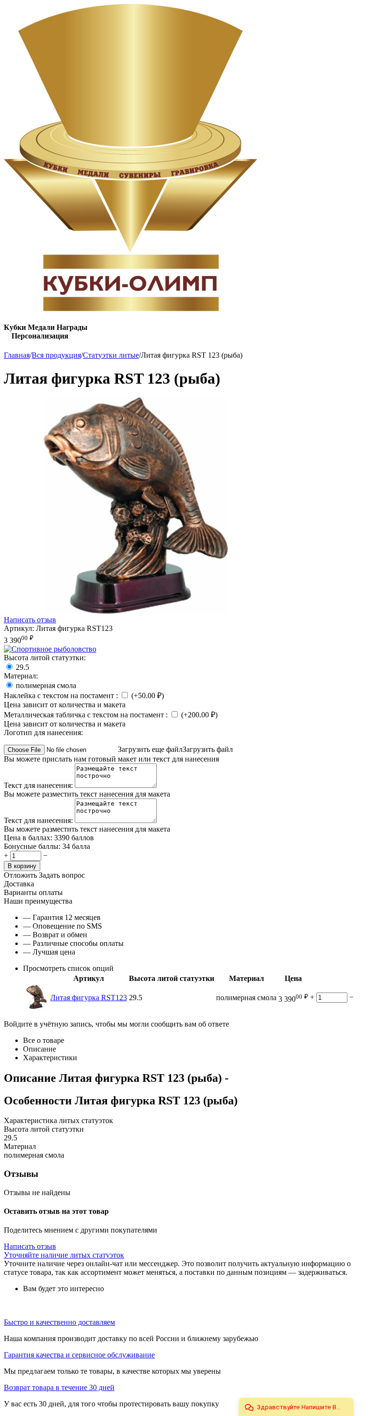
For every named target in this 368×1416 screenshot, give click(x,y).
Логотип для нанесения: (43, 732)
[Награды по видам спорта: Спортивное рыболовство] (50, 649)
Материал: (21, 676)
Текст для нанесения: (39, 785)
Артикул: (19, 628)
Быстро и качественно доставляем (59, 1322)
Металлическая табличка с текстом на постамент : (87, 715)
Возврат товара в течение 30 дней (59, 1387)
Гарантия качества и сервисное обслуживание (79, 1355)
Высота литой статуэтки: (45, 658)
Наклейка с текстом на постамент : (62, 695)
